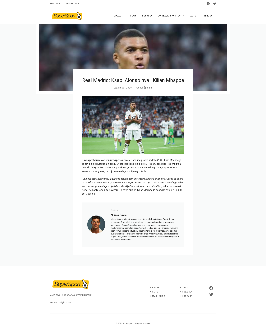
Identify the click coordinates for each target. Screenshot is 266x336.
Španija (148, 87)
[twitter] (214, 3)
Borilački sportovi (169, 16)
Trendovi (207, 16)
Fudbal (116, 16)
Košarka (147, 16)
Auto (193, 16)
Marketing (72, 3)
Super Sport (128, 323)
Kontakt (55, 3)
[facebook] (208, 3)
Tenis (133, 16)
